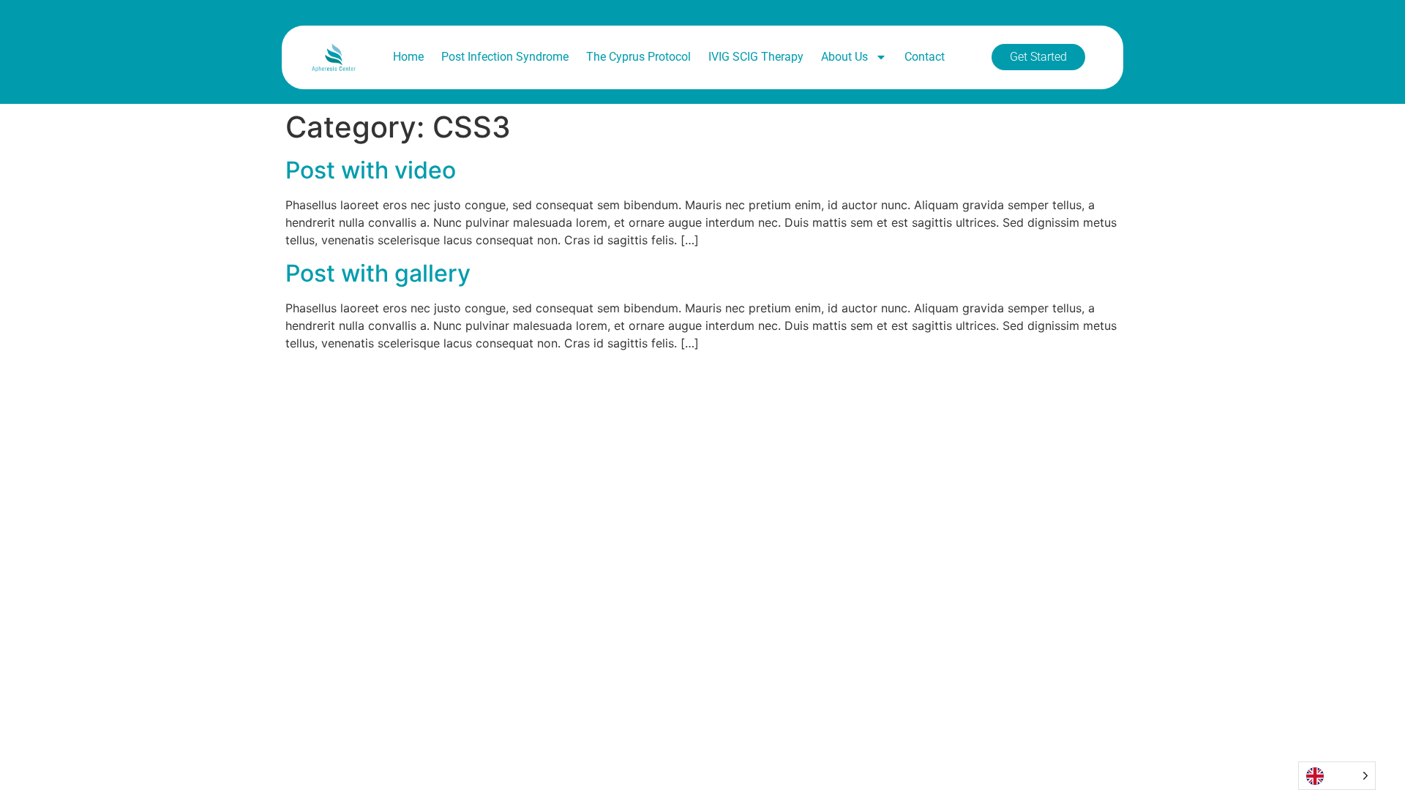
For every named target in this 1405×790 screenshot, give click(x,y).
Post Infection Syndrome (505, 57)
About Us (844, 57)
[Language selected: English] (1337, 775)
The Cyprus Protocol (638, 57)
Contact (924, 57)
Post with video (370, 170)
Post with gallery (378, 273)
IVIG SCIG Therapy (755, 57)
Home (408, 57)
